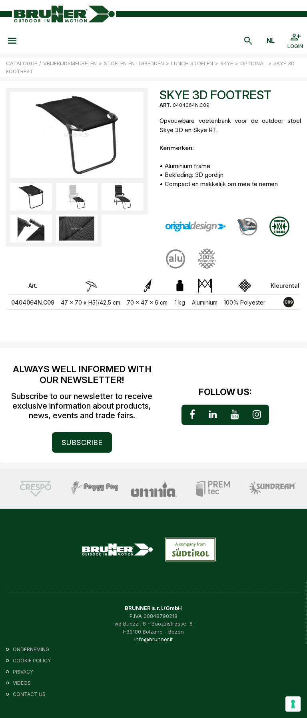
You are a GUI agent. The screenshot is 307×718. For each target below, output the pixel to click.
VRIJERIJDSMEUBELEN (70, 63)
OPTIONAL (253, 63)
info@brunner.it (153, 639)
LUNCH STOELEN (192, 63)
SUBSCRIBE (82, 442)
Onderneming (31, 649)
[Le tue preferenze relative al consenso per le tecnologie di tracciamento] (293, 704)
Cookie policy (32, 661)
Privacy (23, 672)
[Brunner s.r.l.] (64, 14)
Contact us (29, 694)
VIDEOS (22, 683)
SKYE (226, 63)
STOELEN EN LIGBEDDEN (134, 63)
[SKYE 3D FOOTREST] (31, 197)
